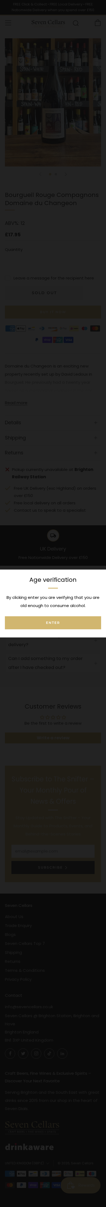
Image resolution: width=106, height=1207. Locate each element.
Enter (53, 623)
